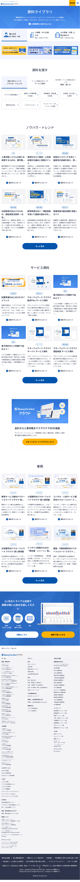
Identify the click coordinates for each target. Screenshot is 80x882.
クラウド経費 (5, 699)
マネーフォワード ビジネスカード (10, 791)
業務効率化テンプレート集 (61, 728)
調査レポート (57, 739)
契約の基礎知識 (58, 682)
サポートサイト (32, 664)
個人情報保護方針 (18, 858)
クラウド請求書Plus (7, 691)
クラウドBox (8, 718)
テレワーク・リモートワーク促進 (50, 104)
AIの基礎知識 (57, 704)
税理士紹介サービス (33, 669)
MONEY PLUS (58, 745)
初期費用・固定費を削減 (50, 94)
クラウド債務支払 (6, 703)
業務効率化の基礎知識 (59, 692)
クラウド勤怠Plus (9, 737)
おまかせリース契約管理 (8, 775)
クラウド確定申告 (10, 676)
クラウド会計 (5, 665)
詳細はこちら (22, 634)
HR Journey (57, 751)
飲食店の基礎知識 (58, 695)
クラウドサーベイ (7, 760)
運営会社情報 (6, 858)
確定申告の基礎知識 (59, 675)
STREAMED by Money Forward (10, 827)
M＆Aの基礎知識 (58, 699)
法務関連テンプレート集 (60, 720)
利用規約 (49, 858)
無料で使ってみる (58, 634)
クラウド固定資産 (6, 706)
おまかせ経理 (5, 770)
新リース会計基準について (8, 807)
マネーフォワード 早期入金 (9, 824)
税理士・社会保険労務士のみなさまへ (38, 702)
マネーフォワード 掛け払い (9, 722)
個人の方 (14, 648)
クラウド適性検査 (10, 94)
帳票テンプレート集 (59, 715)
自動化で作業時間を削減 (30, 94)
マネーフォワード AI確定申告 (9, 680)
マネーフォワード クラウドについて (40, 442)
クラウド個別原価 (6, 710)
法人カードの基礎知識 (59, 690)
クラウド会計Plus (7, 668)
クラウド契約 (5, 781)
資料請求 (72, 3)
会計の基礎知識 (58, 673)
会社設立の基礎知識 (59, 685)
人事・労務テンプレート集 (61, 718)
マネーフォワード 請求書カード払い (11, 820)
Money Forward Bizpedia (61, 665)
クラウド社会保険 (6, 748)
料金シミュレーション (33, 690)
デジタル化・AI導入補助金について (11, 805)
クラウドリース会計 (8, 672)
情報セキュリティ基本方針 (35, 858)
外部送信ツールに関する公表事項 (13, 861)
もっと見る (40, 246)
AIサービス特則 (72, 861)
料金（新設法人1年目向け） (35, 682)
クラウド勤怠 (8, 733)
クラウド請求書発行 (10, 687)
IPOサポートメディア (33, 696)
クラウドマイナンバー (7, 752)
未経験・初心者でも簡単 (69, 94)
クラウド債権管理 (8, 695)
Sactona (12, 835)
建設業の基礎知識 (58, 697)
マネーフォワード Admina (8, 794)
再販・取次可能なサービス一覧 (10, 813)
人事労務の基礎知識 (59, 678)
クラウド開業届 (6, 789)
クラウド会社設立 (6, 786)
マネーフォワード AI (9, 846)
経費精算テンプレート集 (60, 713)
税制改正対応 (10, 105)
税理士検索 (31, 671)
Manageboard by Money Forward (10, 831)
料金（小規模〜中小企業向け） (36, 685)
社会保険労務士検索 (33, 674)
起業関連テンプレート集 (60, 723)
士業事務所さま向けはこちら (41, 24)
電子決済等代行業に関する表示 (35, 861)
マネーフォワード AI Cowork (10, 842)
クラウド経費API (32, 711)
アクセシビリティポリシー (57, 861)
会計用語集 (57, 668)
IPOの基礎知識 (58, 687)
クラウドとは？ (30, 105)
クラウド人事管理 (6, 729)
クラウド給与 (5, 741)
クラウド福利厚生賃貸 (7, 756)
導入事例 (30, 666)
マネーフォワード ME (59, 741)
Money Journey (58, 749)
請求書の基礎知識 (58, 680)
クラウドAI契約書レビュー (8, 784)
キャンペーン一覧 (58, 736)
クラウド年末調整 (6, 744)
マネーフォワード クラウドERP (10, 796)
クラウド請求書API (33, 708)
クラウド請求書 (10, 684)
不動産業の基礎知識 (59, 702)
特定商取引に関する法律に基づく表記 (66, 858)
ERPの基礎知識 (58, 670)
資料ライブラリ (6, 648)
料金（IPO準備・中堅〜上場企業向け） (38, 687)
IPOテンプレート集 (59, 725)
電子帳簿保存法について (8, 802)
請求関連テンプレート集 (60, 710)
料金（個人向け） (32, 680)
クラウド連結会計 (6, 714)
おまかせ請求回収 (6, 773)
